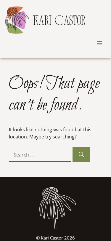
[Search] (81, 154)
